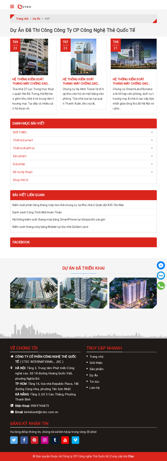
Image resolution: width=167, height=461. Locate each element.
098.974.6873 (40, 406)
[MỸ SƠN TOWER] (133, 293)
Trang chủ (96, 356)
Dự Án (94, 375)
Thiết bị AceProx (24, 148)
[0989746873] (161, 286)
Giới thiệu (96, 363)
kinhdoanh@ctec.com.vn (41, 412)
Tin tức (94, 382)
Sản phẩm (19, 156)
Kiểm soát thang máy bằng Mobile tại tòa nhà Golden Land (50, 226)
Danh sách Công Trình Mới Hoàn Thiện (37, 212)
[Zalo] (161, 275)
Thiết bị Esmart (23, 140)
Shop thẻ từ (20, 180)
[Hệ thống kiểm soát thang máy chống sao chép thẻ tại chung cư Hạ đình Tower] (83, 57)
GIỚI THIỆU (20, 132)
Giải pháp (19, 164)
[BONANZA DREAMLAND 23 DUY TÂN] (83, 293)
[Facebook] (161, 265)
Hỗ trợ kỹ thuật (22, 172)
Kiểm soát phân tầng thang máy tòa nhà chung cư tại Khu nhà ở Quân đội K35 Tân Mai (68, 205)
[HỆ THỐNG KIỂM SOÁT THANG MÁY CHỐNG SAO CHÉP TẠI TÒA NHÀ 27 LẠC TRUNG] (33, 57)
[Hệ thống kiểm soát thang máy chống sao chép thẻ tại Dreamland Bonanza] (134, 57)
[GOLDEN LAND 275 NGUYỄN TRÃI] (34, 293)
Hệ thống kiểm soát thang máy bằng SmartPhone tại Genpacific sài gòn (58, 219)
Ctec (131, 456)
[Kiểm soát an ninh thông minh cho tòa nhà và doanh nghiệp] (24, 6)
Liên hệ (95, 388)
